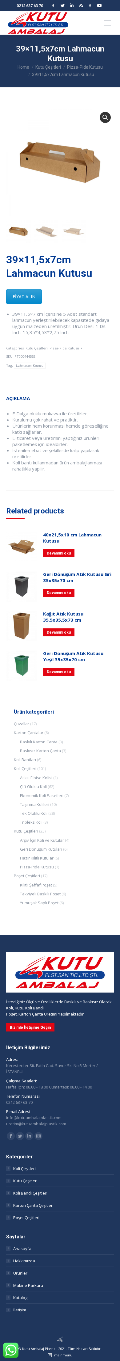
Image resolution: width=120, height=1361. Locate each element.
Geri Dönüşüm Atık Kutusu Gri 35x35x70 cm (77, 577)
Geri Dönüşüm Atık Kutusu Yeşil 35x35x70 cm (73, 656)
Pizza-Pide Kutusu (64, 348)
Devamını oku (59, 553)
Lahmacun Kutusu (30, 365)
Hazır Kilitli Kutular (37, 858)
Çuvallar (21, 723)
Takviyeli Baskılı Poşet (40, 894)
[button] (105, 117)
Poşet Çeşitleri (27, 876)
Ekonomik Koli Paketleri (41, 795)
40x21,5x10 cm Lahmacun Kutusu (72, 538)
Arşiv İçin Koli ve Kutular (42, 840)
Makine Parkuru (28, 1285)
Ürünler (20, 1273)
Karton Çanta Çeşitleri (33, 1205)
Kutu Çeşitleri (37, 348)
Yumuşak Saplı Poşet (39, 902)
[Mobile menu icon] (108, 23)
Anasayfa (22, 1248)
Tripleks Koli (31, 822)
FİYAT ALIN (24, 296)
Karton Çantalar (28, 732)
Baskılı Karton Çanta (39, 742)
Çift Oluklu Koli (33, 786)
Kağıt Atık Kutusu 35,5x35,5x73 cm (63, 617)
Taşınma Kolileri (34, 804)
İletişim (19, 1310)
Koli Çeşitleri (25, 768)
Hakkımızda (24, 1261)
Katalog (20, 1297)
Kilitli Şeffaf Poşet (36, 885)
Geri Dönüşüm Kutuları (41, 849)
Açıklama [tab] (18, 398)
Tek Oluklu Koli (33, 813)
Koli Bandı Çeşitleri (30, 1193)
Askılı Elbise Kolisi (36, 777)
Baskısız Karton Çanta (40, 750)
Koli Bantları (25, 759)
